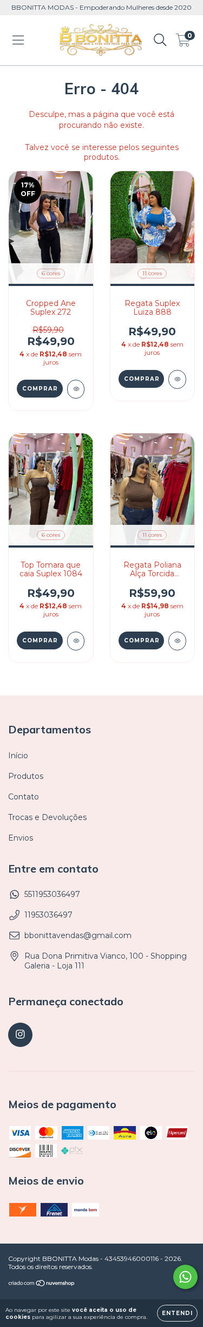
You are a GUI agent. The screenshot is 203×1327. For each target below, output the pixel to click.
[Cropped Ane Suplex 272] (76, 389)
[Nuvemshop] (42, 1284)
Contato (23, 797)
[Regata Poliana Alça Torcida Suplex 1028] (177, 641)
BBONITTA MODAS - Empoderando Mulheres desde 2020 (101, 7)
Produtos (25, 776)
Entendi (177, 1313)
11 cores (152, 273)
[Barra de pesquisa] (160, 40)
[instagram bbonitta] (20, 1035)
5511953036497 (52, 894)
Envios (20, 838)
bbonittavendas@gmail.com (78, 935)
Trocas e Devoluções (47, 817)
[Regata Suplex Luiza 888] (177, 379)
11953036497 (48, 915)
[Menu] (18, 40)
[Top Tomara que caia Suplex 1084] (76, 641)
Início (18, 755)
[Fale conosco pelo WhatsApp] (185, 1277)
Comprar (40, 388)
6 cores (51, 273)
